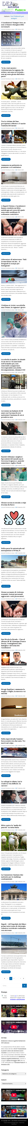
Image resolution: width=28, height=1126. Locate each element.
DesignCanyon (15, 1122)
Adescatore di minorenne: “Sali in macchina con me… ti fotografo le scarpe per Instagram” (14, 262)
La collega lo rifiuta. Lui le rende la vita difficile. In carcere (11, 784)
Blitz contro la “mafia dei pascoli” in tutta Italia (11, 826)
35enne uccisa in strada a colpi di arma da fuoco (13, 504)
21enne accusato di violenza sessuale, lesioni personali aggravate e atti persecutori (12, 594)
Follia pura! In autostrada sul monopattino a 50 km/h (13, 549)
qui (15, 996)
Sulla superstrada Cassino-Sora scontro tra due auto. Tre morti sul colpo (13, 741)
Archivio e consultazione (17, 999)
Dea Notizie (15, 1120)
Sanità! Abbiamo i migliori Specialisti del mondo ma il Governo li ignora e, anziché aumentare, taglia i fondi (12, 460)
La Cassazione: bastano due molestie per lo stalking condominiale (12, 877)
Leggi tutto (5, 62)
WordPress (14, 1124)
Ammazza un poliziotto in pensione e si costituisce (11, 166)
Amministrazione (22, 1120)
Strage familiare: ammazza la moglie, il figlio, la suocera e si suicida (13, 691)
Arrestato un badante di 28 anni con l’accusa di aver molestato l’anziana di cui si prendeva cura (12, 414)
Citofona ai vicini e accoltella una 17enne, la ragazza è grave (13, 306)
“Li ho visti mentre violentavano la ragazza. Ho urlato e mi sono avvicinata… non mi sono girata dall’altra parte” (13, 72)
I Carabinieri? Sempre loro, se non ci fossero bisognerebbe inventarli (13, 25)
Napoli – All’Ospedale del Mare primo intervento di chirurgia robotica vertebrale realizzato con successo (13, 927)
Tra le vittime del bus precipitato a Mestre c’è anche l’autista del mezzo (13, 123)
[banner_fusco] (14, 10)
